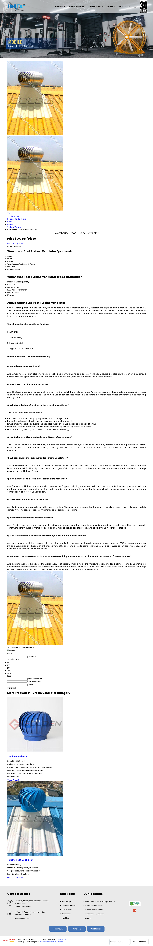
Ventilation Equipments (95, 914)
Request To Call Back (16, 219)
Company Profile (77, 6)
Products (11, 224)
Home (10, 221)
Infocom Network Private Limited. (51, 942)
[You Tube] (134, 912)
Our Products (96, 6)
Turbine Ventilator (15, 227)
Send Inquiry (15, 216)
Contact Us (124, 6)
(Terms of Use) (62, 939)
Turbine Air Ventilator (93, 910)
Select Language (139, 941)
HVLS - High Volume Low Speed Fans (100, 901)
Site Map (65, 918)
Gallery (111, 6)
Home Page (60, 6)
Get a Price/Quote (15, 243)
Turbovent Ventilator (93, 905)
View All (88, 918)
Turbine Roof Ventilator (20, 859)
